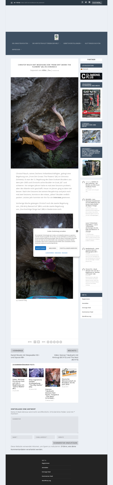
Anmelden (85, 303)
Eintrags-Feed (86, 307)
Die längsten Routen (20, 43)
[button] (77, 231)
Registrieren (86, 299)
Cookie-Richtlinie (50, 252)
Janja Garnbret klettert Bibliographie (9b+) (92, 250)
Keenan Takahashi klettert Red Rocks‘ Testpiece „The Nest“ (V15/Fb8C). (52, 393)
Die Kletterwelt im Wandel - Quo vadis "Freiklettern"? (36, 2)
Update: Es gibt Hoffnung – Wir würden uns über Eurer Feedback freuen (93, 184)
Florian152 (89, 269)
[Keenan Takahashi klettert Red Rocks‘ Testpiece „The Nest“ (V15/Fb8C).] (52, 377)
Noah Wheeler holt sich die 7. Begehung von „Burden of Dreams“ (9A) (93, 271)
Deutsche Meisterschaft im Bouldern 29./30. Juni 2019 (69, 381)
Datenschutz (58, 252)
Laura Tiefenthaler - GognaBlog (92, 223)
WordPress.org (86, 316)
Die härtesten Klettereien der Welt (45, 43)
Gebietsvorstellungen (72, 43)
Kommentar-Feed (87, 312)
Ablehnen (52, 248)
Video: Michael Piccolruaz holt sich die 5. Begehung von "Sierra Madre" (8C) (19, 383)
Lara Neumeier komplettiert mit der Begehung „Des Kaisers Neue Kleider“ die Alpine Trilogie (93, 202)
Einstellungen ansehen (68, 248)
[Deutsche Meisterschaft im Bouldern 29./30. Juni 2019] (69, 372)
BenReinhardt (90, 248)
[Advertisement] (56, 18)
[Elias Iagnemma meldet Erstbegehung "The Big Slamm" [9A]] (36, 372)
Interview (57, 197)
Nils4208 (88, 199)
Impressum (64, 252)
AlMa (44, 70)
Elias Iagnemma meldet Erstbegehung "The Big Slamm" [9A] (36, 383)
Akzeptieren (40, 248)
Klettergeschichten (92, 43)
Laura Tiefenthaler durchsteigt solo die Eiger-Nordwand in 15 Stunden (92, 228)
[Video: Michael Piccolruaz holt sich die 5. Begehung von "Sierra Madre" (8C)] (20, 372)
